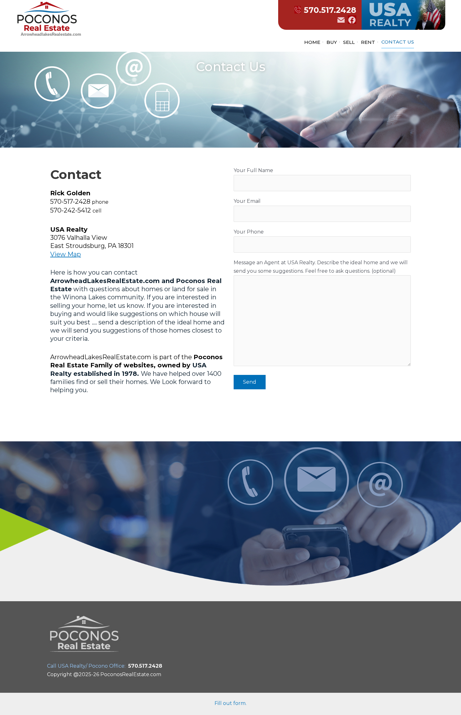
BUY (331, 42)
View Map (65, 254)
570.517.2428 (330, 10)
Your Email (247, 201)
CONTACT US (397, 42)
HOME (312, 42)
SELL (349, 42)
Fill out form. (230, 703)
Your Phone (249, 232)
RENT (368, 42)
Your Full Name (253, 170)
